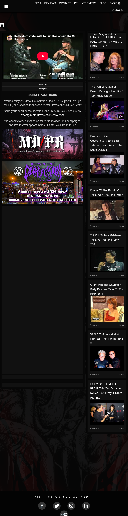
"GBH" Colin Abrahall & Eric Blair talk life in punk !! (106, 338)
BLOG (103, 3)
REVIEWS (50, 3)
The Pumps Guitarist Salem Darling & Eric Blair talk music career (106, 90)
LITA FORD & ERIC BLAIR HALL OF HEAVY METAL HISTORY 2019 (107, 41)
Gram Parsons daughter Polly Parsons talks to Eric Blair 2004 (107, 289)
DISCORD (118, 10)
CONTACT (65, 3)
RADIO (113, 3)
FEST (38, 3)
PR (76, 3)
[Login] (119, 3)
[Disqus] (42, 249)
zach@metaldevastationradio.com (42, 115)
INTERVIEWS (88, 3)
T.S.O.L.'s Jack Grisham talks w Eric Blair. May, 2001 (105, 239)
